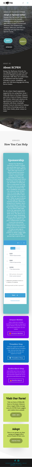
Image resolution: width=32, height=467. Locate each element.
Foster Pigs (16, 441)
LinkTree (12, 465)
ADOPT (8, 41)
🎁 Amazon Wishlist (16, 333)
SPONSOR (9, 47)
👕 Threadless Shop (16, 358)
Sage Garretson (17, 463)
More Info (16, 415)
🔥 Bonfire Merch (16, 380)
